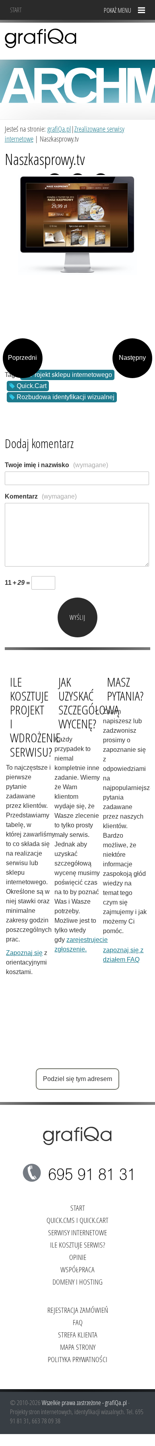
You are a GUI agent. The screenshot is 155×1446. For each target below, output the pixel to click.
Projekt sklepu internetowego (71, 374)
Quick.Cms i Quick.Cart (77, 1220)
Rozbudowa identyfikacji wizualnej (65, 397)
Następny (132, 357)
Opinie (77, 1257)
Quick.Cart (31, 385)
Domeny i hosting (77, 1282)
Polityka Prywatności (77, 1359)
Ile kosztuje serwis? (77, 1245)
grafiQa (41, 38)
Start (16, 10)
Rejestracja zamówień (77, 1310)
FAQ (78, 1322)
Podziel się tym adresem (77, 1078)
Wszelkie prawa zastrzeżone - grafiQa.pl (85, 1402)
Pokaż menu (117, 10)
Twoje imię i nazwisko (56, 465)
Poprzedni (22, 357)
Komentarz (41, 496)
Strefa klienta (77, 1334)
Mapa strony (77, 1347)
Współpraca (77, 1269)
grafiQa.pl (59, 129)
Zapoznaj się (24, 952)
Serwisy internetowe (77, 1232)
